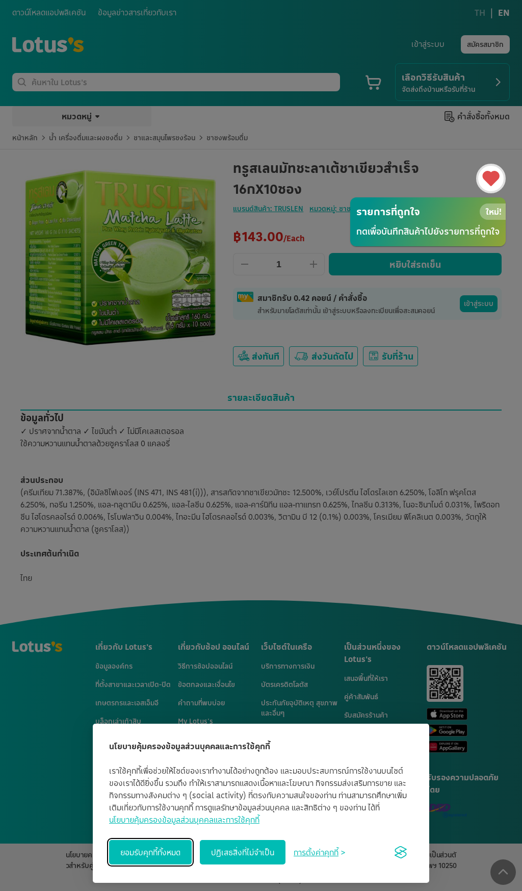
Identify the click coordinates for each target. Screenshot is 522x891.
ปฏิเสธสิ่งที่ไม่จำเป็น (242, 852)
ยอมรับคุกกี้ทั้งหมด (150, 852)
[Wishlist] (491, 178)
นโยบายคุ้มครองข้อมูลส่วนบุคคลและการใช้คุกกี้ (184, 819)
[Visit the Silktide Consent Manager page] (400, 852)
